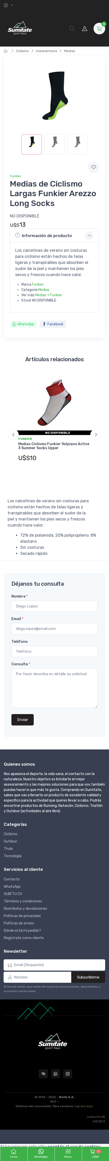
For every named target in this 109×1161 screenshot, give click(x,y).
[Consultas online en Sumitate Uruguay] (43, 1073)
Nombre (19, 596)
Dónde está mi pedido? (22, 930)
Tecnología (13, 856)
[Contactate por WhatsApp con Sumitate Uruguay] (55, 1073)
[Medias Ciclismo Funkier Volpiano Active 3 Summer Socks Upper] (54, 403)
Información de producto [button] (47, 235)
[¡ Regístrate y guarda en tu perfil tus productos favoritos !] (93, 167)
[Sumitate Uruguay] (19, 28)
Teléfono (19, 642)
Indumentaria (46, 51)
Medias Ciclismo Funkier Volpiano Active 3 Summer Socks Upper (53, 446)
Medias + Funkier (48, 295)
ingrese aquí (84, 1106)
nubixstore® (96, 1117)
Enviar (22, 719)
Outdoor (10, 841)
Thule (8, 849)
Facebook (55, 324)
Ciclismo (22, 51)
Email (17, 619)
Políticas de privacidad (22, 916)
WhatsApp (25, 324)
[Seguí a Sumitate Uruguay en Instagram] (67, 1073)
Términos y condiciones (23, 901)
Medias (69, 51)
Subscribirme (88, 977)
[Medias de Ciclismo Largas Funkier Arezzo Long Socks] (32, 144)
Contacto (12, 879)
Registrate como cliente (24, 938)
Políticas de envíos (19, 923)
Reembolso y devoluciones (25, 908)
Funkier (15, 176)
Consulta (20, 664)
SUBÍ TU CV (13, 894)
